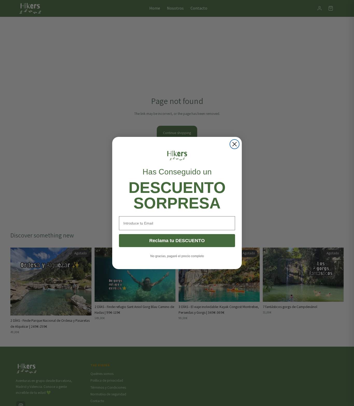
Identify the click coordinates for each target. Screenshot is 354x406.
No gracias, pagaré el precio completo (177, 256)
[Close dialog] (234, 144)
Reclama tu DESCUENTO (177, 240)
